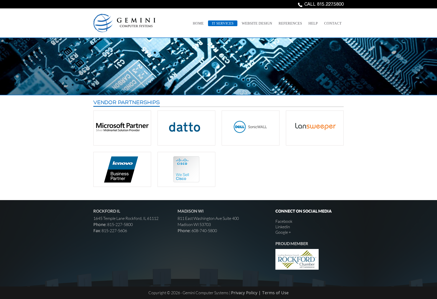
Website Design (257, 23)
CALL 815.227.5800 (324, 5)
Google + (283, 232)
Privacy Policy (244, 292)
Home (198, 23)
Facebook (283, 221)
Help (313, 23)
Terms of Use (275, 292)
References (290, 23)
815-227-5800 (120, 224)
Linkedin (282, 226)
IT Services (223, 23)
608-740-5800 (204, 230)
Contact (333, 23)
